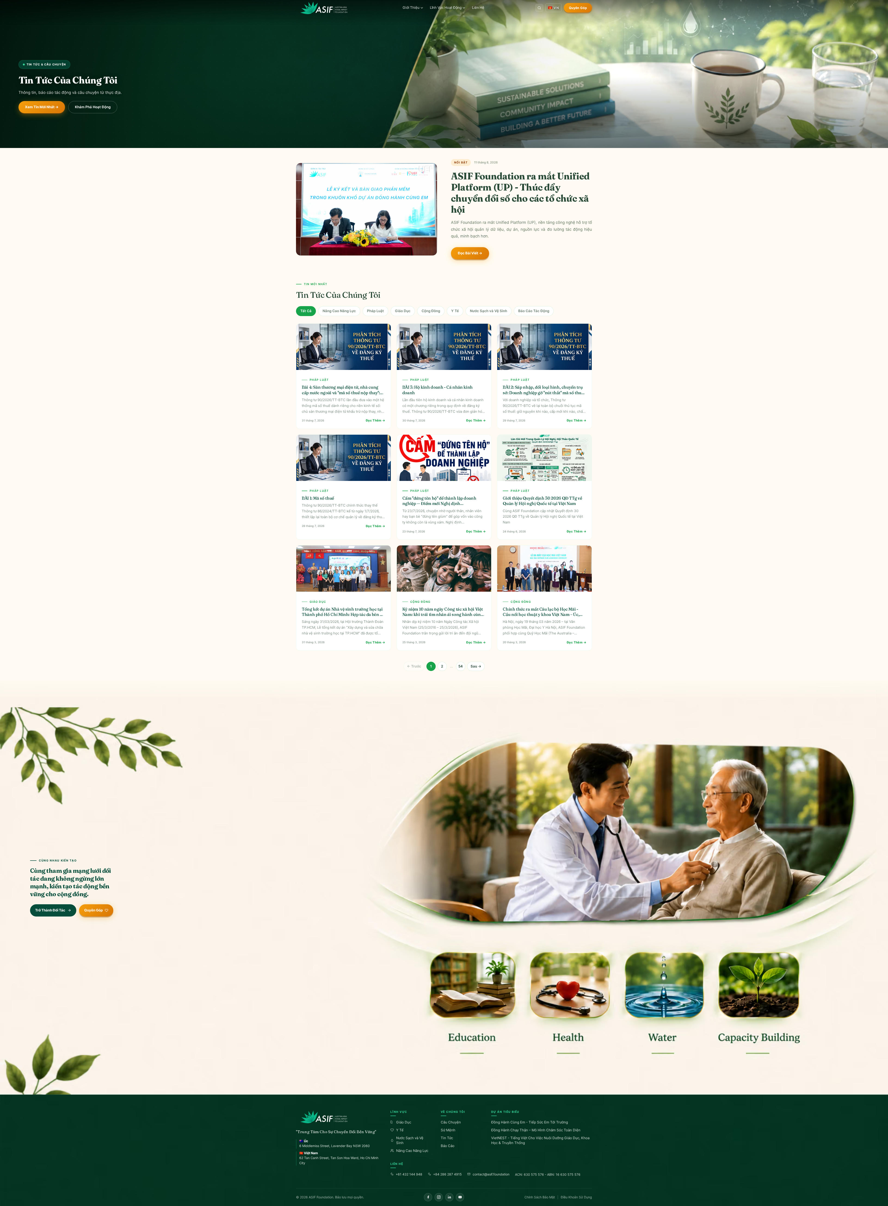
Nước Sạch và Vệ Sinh (488, 311)
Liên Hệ (478, 7)
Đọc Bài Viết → (470, 253)
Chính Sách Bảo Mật (539, 1197)
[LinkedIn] (449, 1197)
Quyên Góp (578, 8)
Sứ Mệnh (448, 1130)
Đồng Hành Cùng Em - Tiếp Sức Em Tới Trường (529, 1122)
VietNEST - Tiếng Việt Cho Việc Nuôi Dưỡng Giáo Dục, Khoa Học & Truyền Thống (540, 1140)
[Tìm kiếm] (539, 8)
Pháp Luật (375, 311)
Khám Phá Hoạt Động (93, 107)
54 (460, 666)
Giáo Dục (402, 311)
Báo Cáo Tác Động (533, 311)
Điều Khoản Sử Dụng (576, 1197)
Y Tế (455, 311)
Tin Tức (447, 1138)
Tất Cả (305, 311)
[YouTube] (460, 1197)
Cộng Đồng (431, 311)
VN (556, 8)
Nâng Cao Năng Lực (339, 311)
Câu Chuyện (451, 1122)
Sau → (476, 666)
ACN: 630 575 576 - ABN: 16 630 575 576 (547, 1174)
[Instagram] (439, 1197)
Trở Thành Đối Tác (50, 910)
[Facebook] (428, 1197)
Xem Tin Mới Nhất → (42, 107)
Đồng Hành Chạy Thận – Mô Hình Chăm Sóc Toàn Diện (535, 1130)
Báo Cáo (447, 1146)
